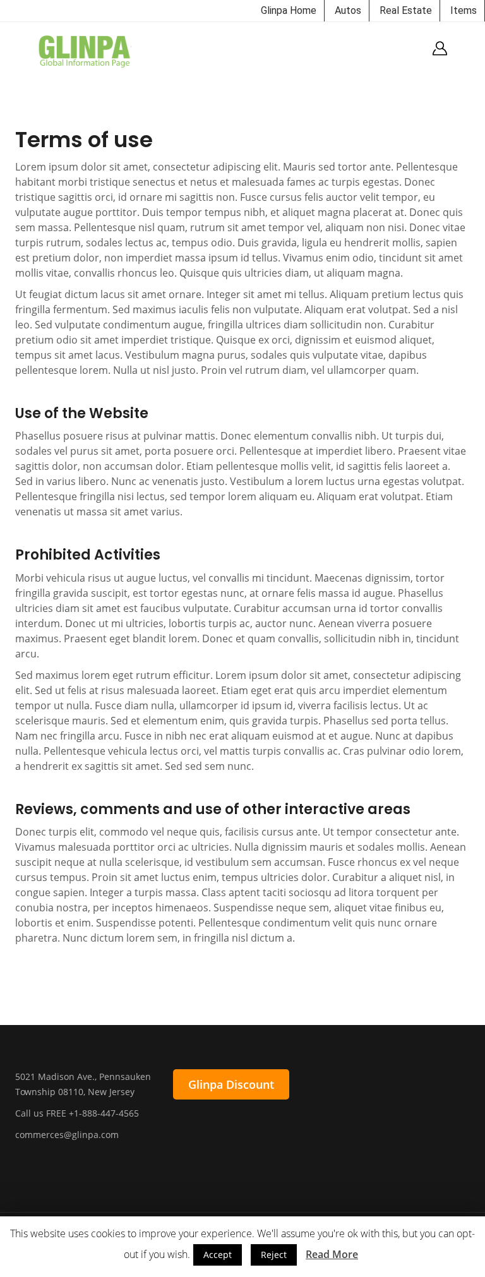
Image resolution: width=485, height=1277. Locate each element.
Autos (348, 10)
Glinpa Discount (231, 1084)
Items (463, 10)
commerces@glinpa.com (67, 1135)
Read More (332, 1254)
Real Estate (406, 10)
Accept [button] (217, 1255)
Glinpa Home (288, 10)
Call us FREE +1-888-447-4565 (77, 1113)
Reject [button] (274, 1255)
